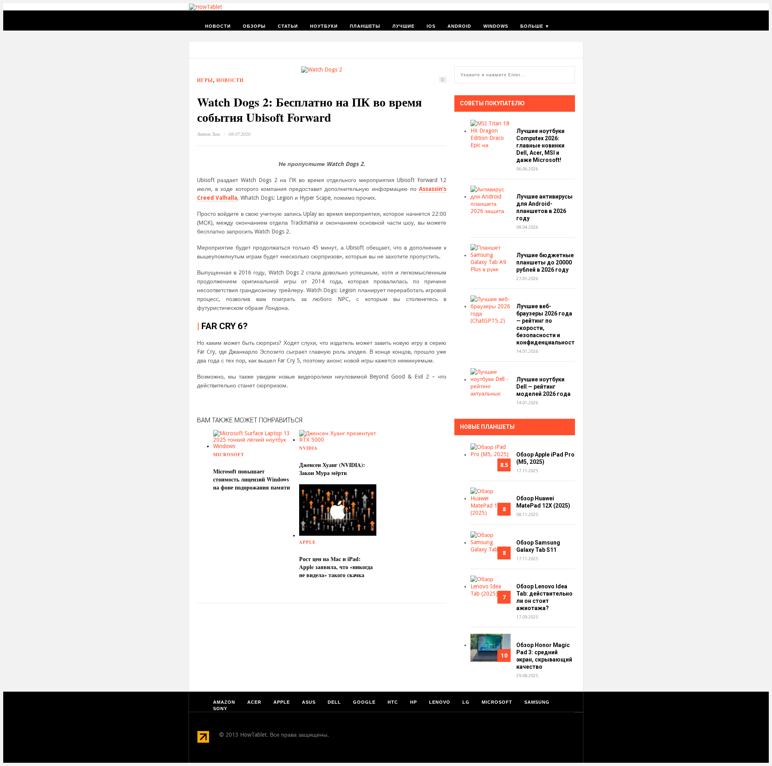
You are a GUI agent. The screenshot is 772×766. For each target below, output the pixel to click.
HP (413, 702)
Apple (307, 542)
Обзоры (254, 26)
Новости (218, 26)
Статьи (288, 26)
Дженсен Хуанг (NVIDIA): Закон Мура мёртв (332, 469)
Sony (220, 708)
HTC (393, 702)
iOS (431, 26)
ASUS (309, 702)
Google (364, 702)
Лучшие (403, 26)
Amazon (224, 702)
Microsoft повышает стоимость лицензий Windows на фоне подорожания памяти (251, 479)
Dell (334, 702)
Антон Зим (208, 134)
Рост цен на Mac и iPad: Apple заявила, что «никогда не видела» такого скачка (336, 567)
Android (459, 26)
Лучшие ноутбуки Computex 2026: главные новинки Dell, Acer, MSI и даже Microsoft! (540, 145)
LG (466, 702)
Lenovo (439, 702)
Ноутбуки (324, 26)
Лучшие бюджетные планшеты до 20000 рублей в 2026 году (545, 262)
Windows (495, 26)
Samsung (537, 702)
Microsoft (228, 454)
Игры (205, 80)
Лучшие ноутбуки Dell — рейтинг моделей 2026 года (543, 386)
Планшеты (365, 26)
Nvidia (308, 448)
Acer (254, 702)
